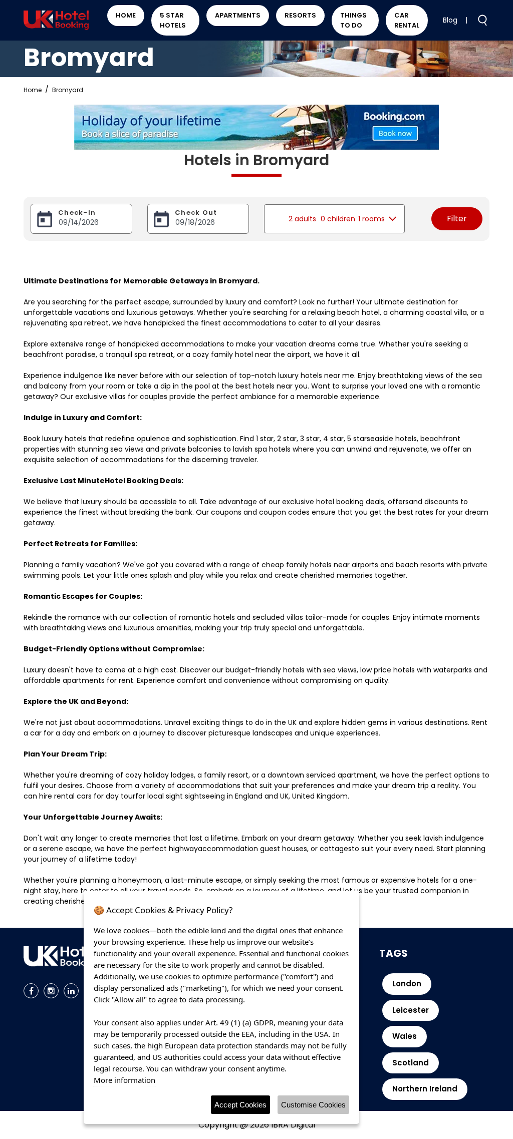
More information (124, 1080)
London (406, 983)
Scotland (410, 1062)
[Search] (478, 20)
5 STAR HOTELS (173, 20)
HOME (126, 15)
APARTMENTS (238, 15)
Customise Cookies (313, 1104)
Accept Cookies (240, 1104)
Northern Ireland (424, 1088)
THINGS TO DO (353, 20)
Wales (404, 1036)
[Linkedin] (71, 990)
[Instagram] (51, 990)
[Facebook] (31, 990)
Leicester (410, 1010)
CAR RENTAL (406, 20)
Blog (450, 20)
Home (33, 90)
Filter (457, 218)
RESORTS (300, 15)
